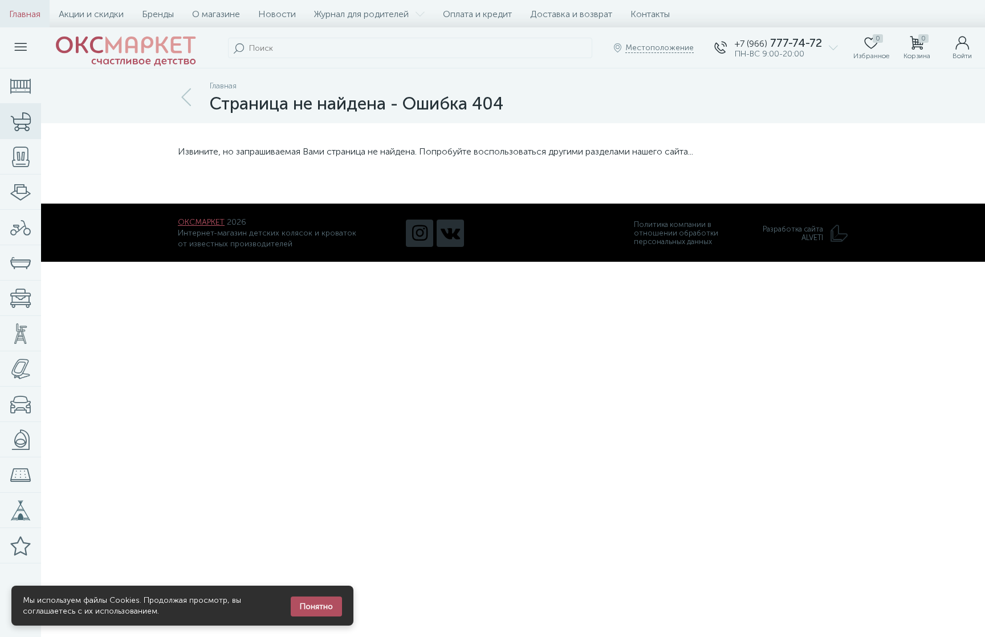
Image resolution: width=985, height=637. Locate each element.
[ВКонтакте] (450, 233)
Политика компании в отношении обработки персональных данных (676, 233)
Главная (24, 14)
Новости (277, 14)
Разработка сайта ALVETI (793, 233)
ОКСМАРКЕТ (201, 222)
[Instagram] (419, 233)
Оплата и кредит (477, 14)
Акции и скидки (91, 14)
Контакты (650, 14)
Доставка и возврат (571, 14)
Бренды (158, 14)
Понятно (316, 606)
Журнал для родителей (361, 14)
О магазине (216, 14)
